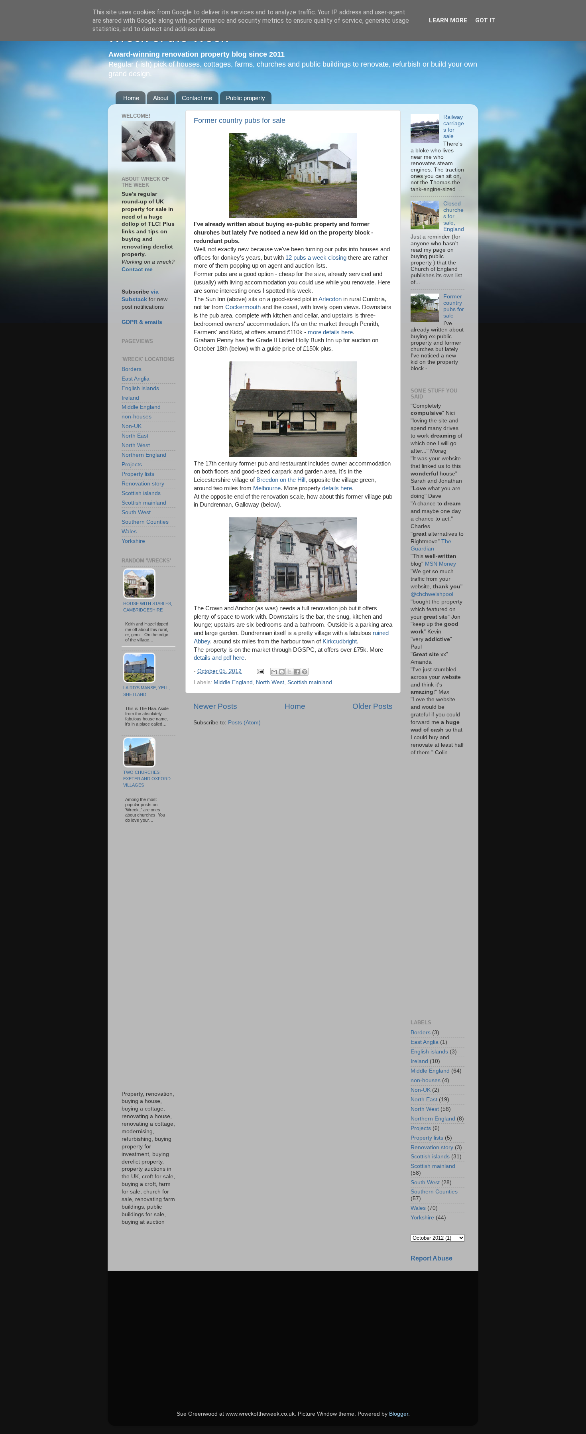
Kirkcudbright (339, 641)
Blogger (398, 1414)
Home (131, 98)
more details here (330, 332)
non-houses (136, 417)
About (160, 98)
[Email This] (274, 672)
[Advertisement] (148, 959)
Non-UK (132, 426)
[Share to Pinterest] (305, 672)
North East (135, 436)
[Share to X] (289, 672)
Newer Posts (215, 706)
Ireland (130, 398)
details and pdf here (219, 658)
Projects (132, 464)
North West (270, 682)
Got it (485, 20)
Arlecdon (330, 299)
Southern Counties (145, 522)
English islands (140, 388)
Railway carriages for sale (453, 127)
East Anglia (135, 379)
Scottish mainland (309, 682)
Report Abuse (431, 1258)
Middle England (233, 682)
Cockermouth (243, 307)
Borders (132, 369)
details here (336, 488)
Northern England (144, 455)
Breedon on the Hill (280, 480)
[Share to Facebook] (297, 672)
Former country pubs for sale (239, 120)
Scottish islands (141, 493)
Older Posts (372, 706)
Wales (129, 532)
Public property (245, 98)
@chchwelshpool (432, 594)
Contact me (197, 98)
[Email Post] (259, 671)
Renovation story (143, 484)
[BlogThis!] (282, 672)
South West (136, 512)
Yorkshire (133, 541)
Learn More (448, 20)
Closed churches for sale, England (453, 217)
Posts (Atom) (244, 723)
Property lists (138, 474)
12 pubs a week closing (315, 257)
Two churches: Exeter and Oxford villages (147, 778)
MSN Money (440, 564)
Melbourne (267, 488)
